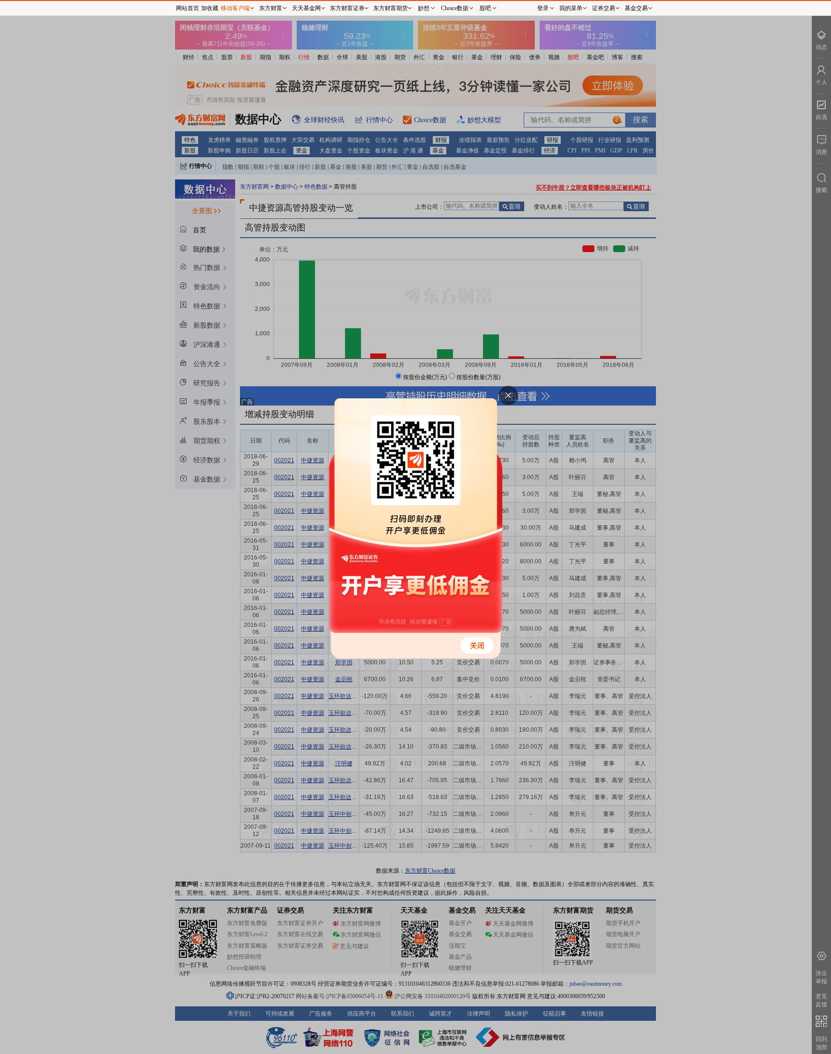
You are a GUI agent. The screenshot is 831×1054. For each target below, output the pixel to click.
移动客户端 (235, 8)
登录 (543, 8)
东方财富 (270, 8)
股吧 (485, 8)
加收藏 (209, 8)
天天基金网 (306, 8)
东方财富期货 (390, 8)
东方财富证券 (347, 8)
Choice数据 (454, 8)
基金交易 (636, 8)
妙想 (423, 8)
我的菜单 (570, 8)
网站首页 (187, 8)
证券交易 (603, 8)
